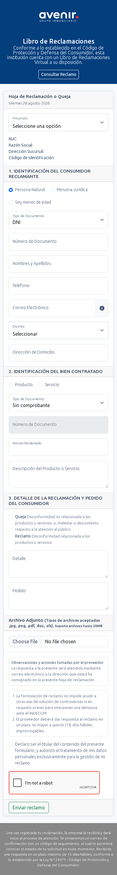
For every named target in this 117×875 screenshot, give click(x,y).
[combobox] (58, 122)
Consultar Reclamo (58, 74)
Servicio (52, 384)
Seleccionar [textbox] (25, 334)
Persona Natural (30, 189)
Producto (24, 384)
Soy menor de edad (33, 202)
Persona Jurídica (72, 189)
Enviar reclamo (29, 807)
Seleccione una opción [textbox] (37, 126)
